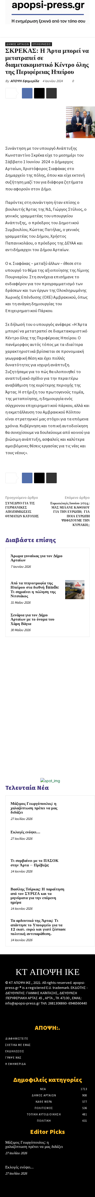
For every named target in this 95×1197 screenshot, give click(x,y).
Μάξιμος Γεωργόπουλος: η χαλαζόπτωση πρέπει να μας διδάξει (34, 808)
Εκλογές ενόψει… (25, 832)
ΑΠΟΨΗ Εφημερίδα (24, 81)
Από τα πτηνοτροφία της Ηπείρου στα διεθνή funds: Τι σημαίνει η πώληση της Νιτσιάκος (35, 590)
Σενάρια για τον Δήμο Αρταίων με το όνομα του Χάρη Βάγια (32, 619)
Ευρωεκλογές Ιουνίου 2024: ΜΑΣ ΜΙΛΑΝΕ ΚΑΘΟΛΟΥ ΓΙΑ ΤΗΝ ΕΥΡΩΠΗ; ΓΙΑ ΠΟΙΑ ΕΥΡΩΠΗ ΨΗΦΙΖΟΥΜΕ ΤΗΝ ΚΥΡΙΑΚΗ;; (70, 514)
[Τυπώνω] (51, 93)
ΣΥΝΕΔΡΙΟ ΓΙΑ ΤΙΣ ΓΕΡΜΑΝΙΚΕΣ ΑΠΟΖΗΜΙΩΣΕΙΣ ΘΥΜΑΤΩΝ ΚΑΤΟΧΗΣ (22, 509)
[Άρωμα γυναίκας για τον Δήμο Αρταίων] (74, 562)
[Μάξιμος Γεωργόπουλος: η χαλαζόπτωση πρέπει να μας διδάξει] (79, 811)
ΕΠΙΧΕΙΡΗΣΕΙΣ (41, 44)
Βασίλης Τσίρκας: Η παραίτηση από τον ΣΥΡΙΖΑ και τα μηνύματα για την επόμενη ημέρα (37, 896)
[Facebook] (27, 93)
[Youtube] (66, 1013)
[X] (39, 93)
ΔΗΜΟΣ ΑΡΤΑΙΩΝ (17, 44)
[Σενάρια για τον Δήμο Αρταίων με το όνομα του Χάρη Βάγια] (74, 621)
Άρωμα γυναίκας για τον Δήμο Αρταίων (37, 558)
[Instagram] (38, 1013)
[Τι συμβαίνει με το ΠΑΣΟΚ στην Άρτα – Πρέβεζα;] (79, 868)
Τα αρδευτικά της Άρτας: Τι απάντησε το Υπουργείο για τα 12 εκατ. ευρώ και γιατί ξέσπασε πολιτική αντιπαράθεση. (38, 927)
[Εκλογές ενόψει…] (79, 839)
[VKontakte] (57, 1013)
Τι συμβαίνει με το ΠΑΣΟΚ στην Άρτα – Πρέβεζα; (35, 863)
